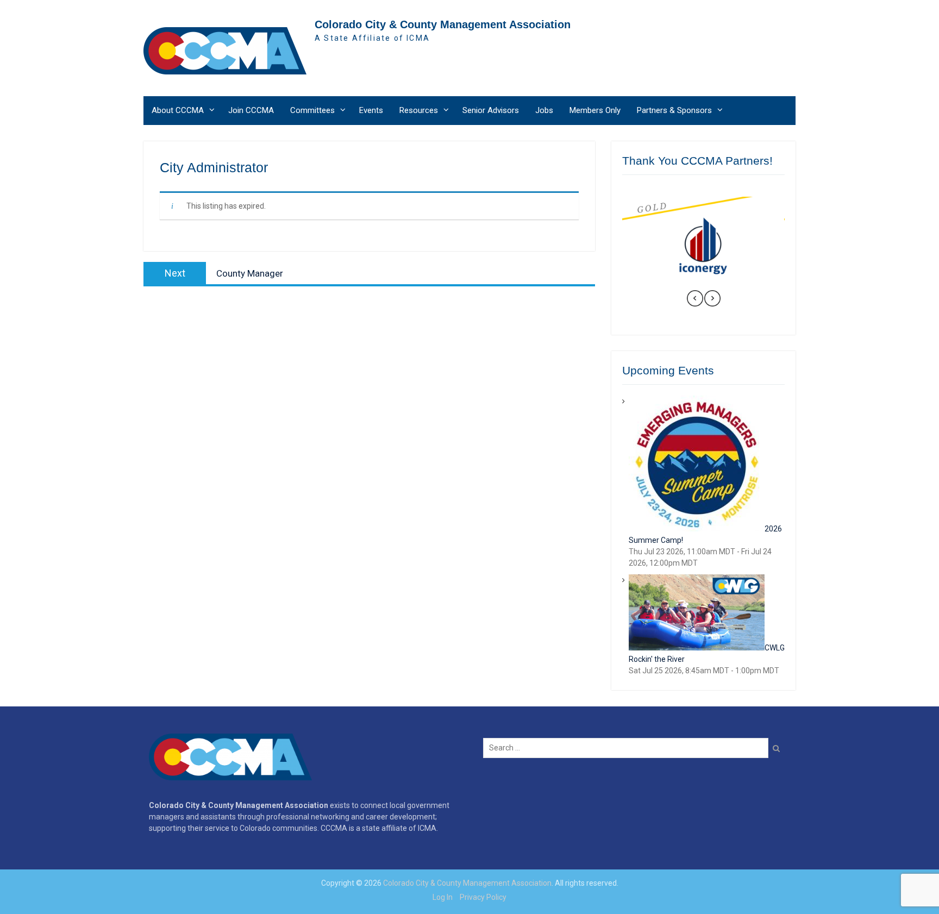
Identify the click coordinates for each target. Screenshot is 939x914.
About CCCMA (178, 110)
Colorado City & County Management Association (443, 24)
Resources (418, 110)
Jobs (544, 110)
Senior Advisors (490, 110)
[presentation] (695, 300)
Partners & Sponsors (674, 110)
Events (371, 110)
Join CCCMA (251, 110)
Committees (312, 110)
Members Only (595, 110)
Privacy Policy (483, 897)
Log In (443, 897)
